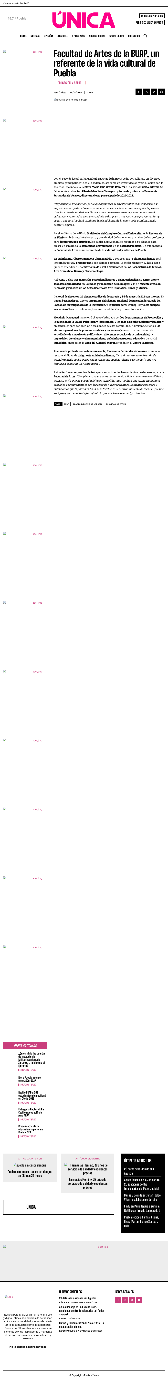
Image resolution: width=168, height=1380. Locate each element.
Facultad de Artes (116, 404)
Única (62, 92)
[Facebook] (139, 92)
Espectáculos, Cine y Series (74, 1331)
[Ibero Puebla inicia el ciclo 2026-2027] (9, 1081)
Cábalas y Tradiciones (72, 1302)
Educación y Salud (28, 1070)
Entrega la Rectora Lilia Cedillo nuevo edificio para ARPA (31, 1112)
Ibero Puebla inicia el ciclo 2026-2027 (29, 1079)
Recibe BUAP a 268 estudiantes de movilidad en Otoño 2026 (32, 1095)
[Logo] (84, 19)
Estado (63, 1318)
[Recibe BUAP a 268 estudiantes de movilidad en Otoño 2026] (9, 1097)
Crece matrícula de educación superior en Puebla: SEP (30, 1129)
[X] (146, 92)
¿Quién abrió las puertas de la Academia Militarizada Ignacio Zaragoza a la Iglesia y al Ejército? (31, 1059)
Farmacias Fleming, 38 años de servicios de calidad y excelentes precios (87, 1183)
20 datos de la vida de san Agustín (77, 1298)
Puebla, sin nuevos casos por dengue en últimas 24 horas (30, 1173)
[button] (145, 36)
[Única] (15, 1207)
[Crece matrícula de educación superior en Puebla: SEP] (9, 1131)
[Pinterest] (154, 92)
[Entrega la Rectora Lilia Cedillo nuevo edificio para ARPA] (9, 1114)
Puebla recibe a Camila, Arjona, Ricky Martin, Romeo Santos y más (141, 1221)
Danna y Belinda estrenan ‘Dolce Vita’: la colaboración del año (81, 1325)
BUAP (66, 404)
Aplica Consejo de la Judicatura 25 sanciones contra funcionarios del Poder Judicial (141, 1184)
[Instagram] (125, 1300)
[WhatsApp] (161, 92)
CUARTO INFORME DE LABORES (88, 404)
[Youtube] (139, 1300)
